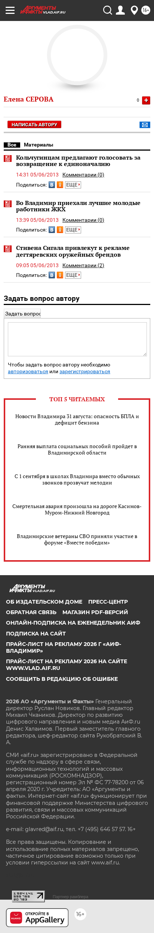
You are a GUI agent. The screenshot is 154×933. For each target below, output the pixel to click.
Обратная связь (31, 612)
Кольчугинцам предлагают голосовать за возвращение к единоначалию (78, 160)
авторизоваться (28, 371)
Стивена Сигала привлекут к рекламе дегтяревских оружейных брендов (73, 251)
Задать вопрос (23, 314)
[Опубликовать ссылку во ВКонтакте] (52, 184)
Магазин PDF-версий (95, 612)
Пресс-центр (108, 601)
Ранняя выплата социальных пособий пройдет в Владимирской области (77, 449)
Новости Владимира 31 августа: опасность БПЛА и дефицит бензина (77, 419)
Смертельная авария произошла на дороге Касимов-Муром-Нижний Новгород (77, 509)
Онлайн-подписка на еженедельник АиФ (73, 622)
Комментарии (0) (83, 175)
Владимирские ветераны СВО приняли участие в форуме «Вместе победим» (77, 539)
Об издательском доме (44, 601)
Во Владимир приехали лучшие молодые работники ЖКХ (78, 206)
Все (11, 145)
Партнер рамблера (70, 896)
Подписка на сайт (36, 633)
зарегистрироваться (84, 371)
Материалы (38, 145)
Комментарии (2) (83, 265)
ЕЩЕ (72, 185)
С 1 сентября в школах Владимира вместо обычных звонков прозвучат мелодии (77, 479)
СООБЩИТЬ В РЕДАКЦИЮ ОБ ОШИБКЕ (62, 679)
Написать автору (34, 124)
